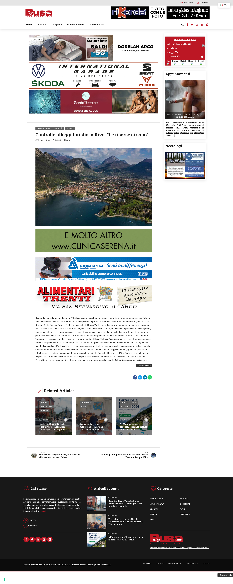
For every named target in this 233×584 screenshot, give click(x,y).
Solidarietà (125, 407)
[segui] (43, 511)
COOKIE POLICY (192, 564)
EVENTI (182, 509)
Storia (83, 407)
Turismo (69, 128)
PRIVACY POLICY (174, 564)
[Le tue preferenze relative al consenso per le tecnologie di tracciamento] (4, 579)
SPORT (152, 519)
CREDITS (206, 564)
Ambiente (44, 403)
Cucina (134, 403)
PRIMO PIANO (185, 514)
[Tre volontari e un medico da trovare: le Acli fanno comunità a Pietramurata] (94, 416)
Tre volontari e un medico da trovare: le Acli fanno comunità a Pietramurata (92, 428)
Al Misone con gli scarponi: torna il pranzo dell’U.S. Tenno (133, 426)
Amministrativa (43, 128)
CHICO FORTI (185, 504)
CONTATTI (160, 564)
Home (29, 24)
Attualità (58, 128)
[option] (93, 187)
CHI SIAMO (147, 564)
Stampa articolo (144, 366)
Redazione (60, 420)
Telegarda (56, 24)
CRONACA (154, 509)
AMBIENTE (184, 499)
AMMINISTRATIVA (157, 504)
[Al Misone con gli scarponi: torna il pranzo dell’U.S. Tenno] (134, 416)
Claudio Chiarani (45, 140)
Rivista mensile (75, 24)
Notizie (42, 24)
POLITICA (153, 514)
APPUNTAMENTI (156, 499)
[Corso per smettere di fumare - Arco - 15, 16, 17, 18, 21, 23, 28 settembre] (185, 81)
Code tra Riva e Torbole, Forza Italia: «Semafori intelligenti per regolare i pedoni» (53, 428)
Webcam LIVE (96, 24)
